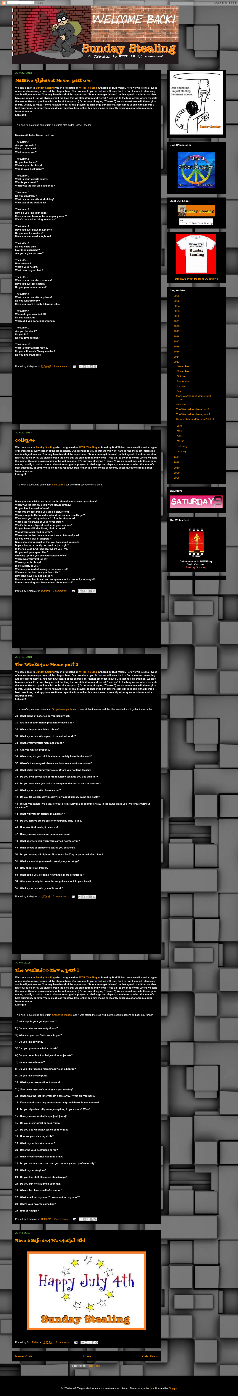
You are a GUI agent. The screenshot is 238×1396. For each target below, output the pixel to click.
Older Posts (150, 1356)
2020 (177, 326)
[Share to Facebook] (91, 366)
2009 (177, 472)
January (182, 451)
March (181, 440)
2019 (177, 331)
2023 (177, 311)
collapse (25, 440)
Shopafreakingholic (62, 709)
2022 (177, 316)
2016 (177, 346)
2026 (177, 295)
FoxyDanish (58, 484)
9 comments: (61, 366)
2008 (177, 477)
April (180, 435)
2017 (177, 341)
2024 (177, 306)
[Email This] (81, 366)
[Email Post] (74, 366)
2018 (177, 336)
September (184, 381)
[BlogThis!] (84, 366)
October (182, 376)
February (182, 446)
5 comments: (60, 591)
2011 (177, 462)
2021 (177, 321)
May (180, 430)
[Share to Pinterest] (95, 366)
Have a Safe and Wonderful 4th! (50, 1241)
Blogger (173, 1388)
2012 (177, 457)
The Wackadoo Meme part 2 (46, 665)
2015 (177, 351)
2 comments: (60, 896)
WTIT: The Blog (88, 87)
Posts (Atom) (94, 1365)
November (183, 371)
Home (87, 1356)
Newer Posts (23, 1356)
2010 (177, 467)
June (180, 425)
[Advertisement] (86, 398)
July (179, 391)
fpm (152, 1388)
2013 (177, 361)
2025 (177, 300)
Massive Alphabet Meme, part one (53, 81)
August (181, 386)
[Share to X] (88, 366)
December (183, 366)
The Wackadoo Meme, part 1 (47, 970)
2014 (177, 356)
